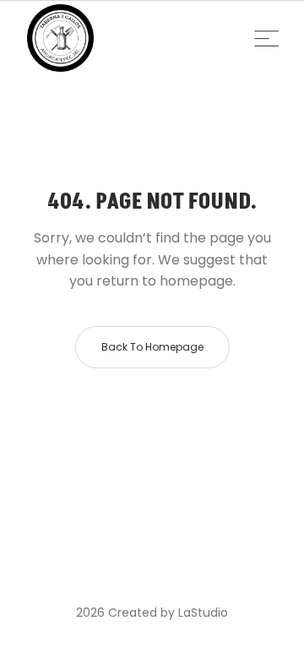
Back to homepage (152, 347)
